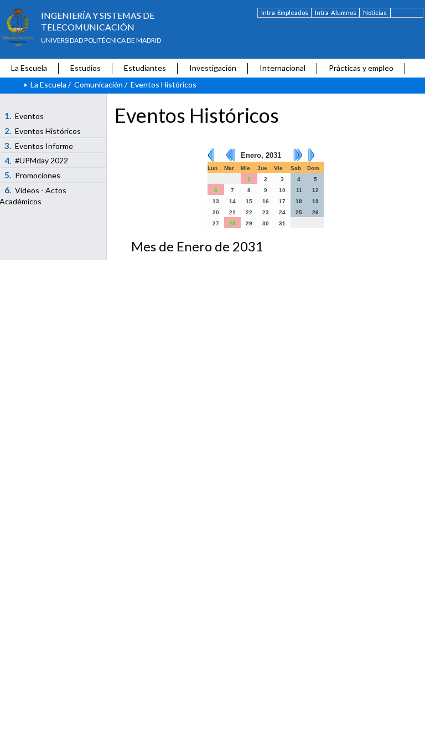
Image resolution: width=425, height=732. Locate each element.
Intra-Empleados (284, 12)
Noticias (375, 12)
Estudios (85, 68)
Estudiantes (145, 68)
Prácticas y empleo (361, 68)
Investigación (212, 68)
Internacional (282, 68)
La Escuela (29, 68)
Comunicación (98, 84)
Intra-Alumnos (335, 12)
